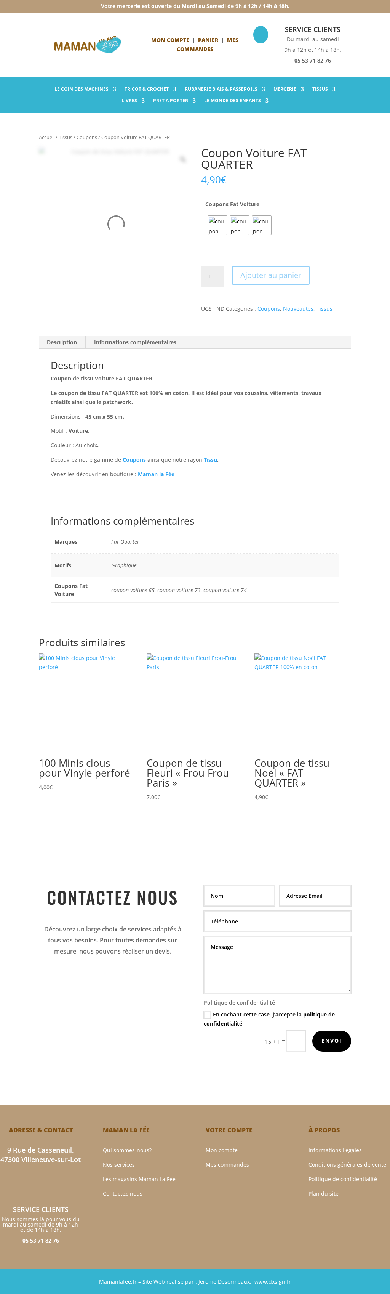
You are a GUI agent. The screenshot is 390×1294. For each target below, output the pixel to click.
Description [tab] (62, 342)
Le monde (232, 101)
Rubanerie (221, 89)
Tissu (210, 459)
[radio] (217, 225)
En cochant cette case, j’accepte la (269, 1019)
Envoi (331, 1040)
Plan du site (323, 1193)
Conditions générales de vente (347, 1164)
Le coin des (81, 89)
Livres (129, 101)
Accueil (46, 137)
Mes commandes (227, 1164)
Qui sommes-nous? (127, 1150)
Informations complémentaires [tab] (135, 342)
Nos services (119, 1164)
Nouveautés (298, 308)
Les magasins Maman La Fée (139, 1179)
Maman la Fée (156, 474)
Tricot (147, 89)
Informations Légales (335, 1150)
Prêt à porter (170, 101)
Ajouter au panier (270, 275)
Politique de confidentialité (342, 1179)
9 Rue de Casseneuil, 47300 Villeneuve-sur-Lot (40, 1154)
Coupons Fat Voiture (232, 204)
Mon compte (170, 39)
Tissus (320, 89)
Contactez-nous (122, 1193)
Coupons (87, 137)
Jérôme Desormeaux (224, 1281)
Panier (208, 39)
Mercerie (284, 89)
